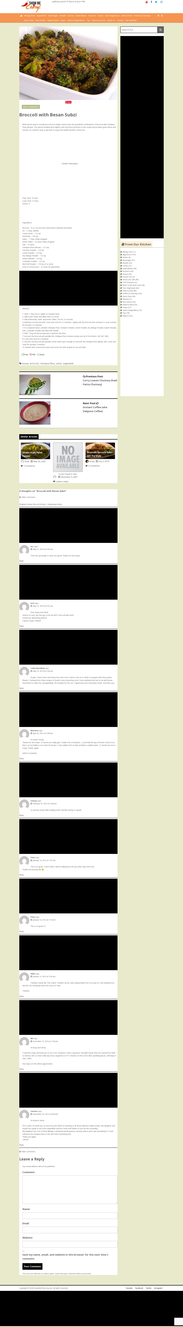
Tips (88, 20)
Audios (125, 257)
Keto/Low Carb (98, 20)
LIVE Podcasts (128, 282)
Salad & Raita (53, 20)
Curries (71, 15)
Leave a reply (62, 481)
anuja (92, 461)
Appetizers (42, 15)
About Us (111, 20)
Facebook (139, 1288)
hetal (27, 461)
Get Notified (130, 20)
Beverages (53, 15)
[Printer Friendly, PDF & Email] (33, 356)
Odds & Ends (126, 15)
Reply (21, 561)
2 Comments (94, 465)
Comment (28, 1172)
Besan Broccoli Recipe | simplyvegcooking (44, 504)
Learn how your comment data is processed (73, 1273)
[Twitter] (156, 2)
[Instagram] (161, 2)
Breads (63, 15)
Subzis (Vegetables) (76, 20)
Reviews (126, 299)
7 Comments (29, 466)
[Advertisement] (69, 288)
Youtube (129, 1288)
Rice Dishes (41, 20)
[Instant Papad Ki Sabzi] (68, 471)
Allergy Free (29, 15)
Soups (63, 20)
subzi (59, 363)
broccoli (34, 363)
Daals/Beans (81, 15)
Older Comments (28, 497)
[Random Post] (158, 15)
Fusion (100, 15)
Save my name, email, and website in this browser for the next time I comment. (65, 1256)
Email (25, 1223)
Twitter (149, 1288)
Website (27, 1237)
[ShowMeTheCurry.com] (21, 16)
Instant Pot (127, 277)
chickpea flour (47, 363)
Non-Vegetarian (112, 15)
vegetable (68, 363)
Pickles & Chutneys (142, 15)
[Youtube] (146, 2)
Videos (125, 316)
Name (26, 1209)
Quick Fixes (29, 20)
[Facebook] (151, 2)
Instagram (158, 1288)
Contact (120, 20)
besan (25, 363)
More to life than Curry (132, 285)
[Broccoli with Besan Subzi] (68, 99)
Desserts (92, 15)
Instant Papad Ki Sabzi (68, 474)
